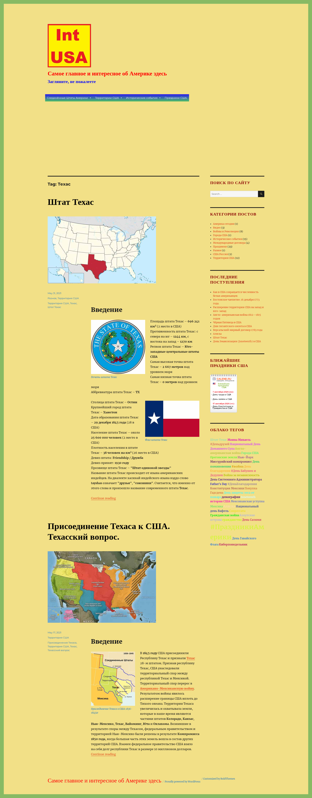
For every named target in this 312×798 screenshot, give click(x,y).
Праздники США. (176, 97)
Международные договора (229, 242)
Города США (220, 235)
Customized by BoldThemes (219, 778)
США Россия (220, 254)
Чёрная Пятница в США (227, 322)
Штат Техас (71, 202)
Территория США (68, 298)
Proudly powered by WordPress (182, 781)
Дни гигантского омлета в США (232, 326)
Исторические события (141, 97)
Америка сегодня (223, 223)
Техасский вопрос (59, 650)
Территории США (107, 97)
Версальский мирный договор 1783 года (237, 330)
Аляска (217, 333)
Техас (73, 303)
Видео (217, 227)
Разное (52, 298)
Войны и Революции (226, 231)
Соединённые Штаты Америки (67, 97)
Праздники (220, 246)
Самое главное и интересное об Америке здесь (107, 73)
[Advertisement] (156, 134)
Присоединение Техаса (62, 642)
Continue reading (103, 498)
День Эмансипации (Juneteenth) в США (237, 341)
